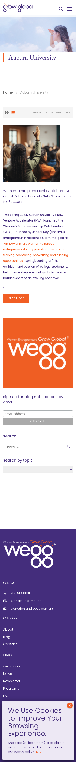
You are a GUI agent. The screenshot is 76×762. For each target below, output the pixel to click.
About (8, 629)
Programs (11, 688)
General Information (26, 601)
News (7, 673)
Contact (10, 644)
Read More (18, 299)
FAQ (6, 695)
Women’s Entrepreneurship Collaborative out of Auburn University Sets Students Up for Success (37, 196)
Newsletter (11, 681)
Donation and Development (32, 608)
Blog (6, 636)
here (38, 752)
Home (8, 92)
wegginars (11, 666)
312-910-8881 (20, 593)
